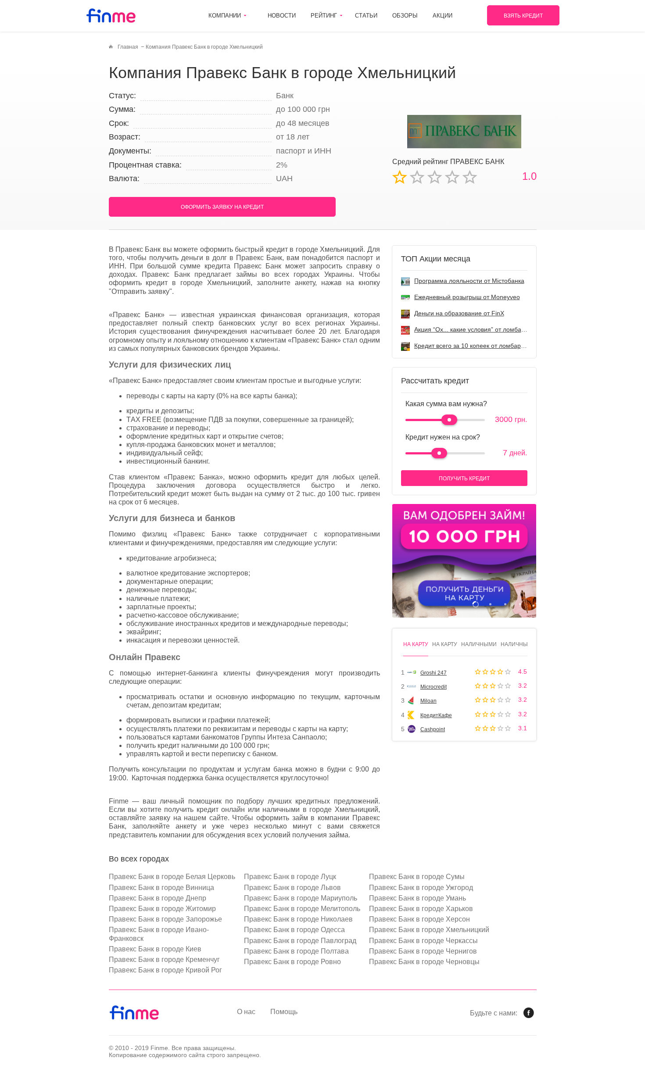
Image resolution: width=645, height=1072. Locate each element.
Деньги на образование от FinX (459, 313)
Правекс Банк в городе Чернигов (423, 951)
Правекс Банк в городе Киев (155, 949)
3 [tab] (505, 604)
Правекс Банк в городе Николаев (298, 919)
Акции (442, 15)
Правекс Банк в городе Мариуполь (300, 898)
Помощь (283, 1011)
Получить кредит (464, 478)
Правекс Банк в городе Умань (417, 898)
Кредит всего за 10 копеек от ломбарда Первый (483, 345)
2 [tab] (490, 604)
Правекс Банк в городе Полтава (296, 951)
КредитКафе (436, 715)
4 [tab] (520, 604)
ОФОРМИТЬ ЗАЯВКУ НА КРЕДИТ (222, 207)
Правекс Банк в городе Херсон (419, 919)
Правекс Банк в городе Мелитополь (302, 908)
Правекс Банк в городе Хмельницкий (429, 929)
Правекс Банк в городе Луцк (290, 876)
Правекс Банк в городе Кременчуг (164, 959)
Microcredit (433, 687)
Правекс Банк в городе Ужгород (421, 887)
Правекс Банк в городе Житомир (162, 908)
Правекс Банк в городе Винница (161, 887)
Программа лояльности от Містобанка (469, 280)
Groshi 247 (433, 673)
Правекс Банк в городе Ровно (292, 961)
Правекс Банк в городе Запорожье (165, 919)
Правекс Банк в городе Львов (292, 887)
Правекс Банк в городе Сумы (417, 876)
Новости (282, 15)
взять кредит (523, 16)
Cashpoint (432, 729)
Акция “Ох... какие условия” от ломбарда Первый (485, 329)
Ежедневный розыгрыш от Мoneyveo (467, 296)
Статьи (366, 15)
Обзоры (405, 15)
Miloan (428, 701)
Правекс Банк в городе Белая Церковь (172, 876)
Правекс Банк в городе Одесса (294, 929)
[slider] (449, 420)
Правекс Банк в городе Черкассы (423, 940)
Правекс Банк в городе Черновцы (424, 961)
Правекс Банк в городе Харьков (421, 908)
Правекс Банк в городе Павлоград (300, 940)
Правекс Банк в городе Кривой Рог (165, 970)
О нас (246, 1011)
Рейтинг (324, 15)
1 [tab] (475, 604)
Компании (224, 15)
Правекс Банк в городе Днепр (157, 898)
